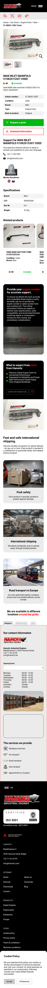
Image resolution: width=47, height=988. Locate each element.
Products (8, 900)
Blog (26, 887)
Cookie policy (9, 933)
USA (33, 623)
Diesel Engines (9, 905)
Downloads (8, 887)
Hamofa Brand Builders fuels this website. (15, 835)
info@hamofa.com (15, 158)
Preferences (24, 981)
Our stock (14, 22)
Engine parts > (27, 22)
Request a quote (18, 122)
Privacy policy (9, 938)
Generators (8, 915)
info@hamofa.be (10, 655)
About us (28, 877)
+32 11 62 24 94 (10, 653)
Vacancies (28, 882)
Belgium (8, 623)
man (35, 22)
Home (6, 22)
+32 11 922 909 (13, 154)
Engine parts (8, 910)
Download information (21, 131)
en (11, 788)
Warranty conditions (11, 947)
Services (6, 882)
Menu (34, 6)
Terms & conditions (11, 943)
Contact (6, 891)
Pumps (6, 919)
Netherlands (21, 623)
